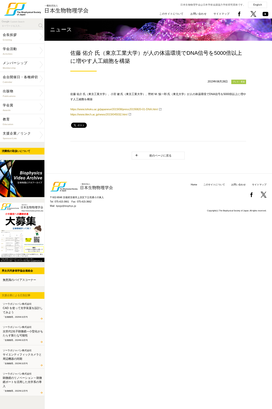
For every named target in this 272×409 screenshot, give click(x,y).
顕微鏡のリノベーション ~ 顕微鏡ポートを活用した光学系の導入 (22, 382)
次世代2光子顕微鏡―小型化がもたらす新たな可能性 (23, 333)
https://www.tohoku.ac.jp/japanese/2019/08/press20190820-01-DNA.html (114, 109)
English (257, 4)
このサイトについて (171, 13)
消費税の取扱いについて (16, 150)
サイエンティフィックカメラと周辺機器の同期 (22, 356)
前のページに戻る (160, 155)
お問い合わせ (198, 13)
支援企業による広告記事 (16, 295)
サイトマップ (222, 13)
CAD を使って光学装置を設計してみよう (23, 310)
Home (194, 184)
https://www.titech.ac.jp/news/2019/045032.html (98, 114)
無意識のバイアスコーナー (19, 279)
